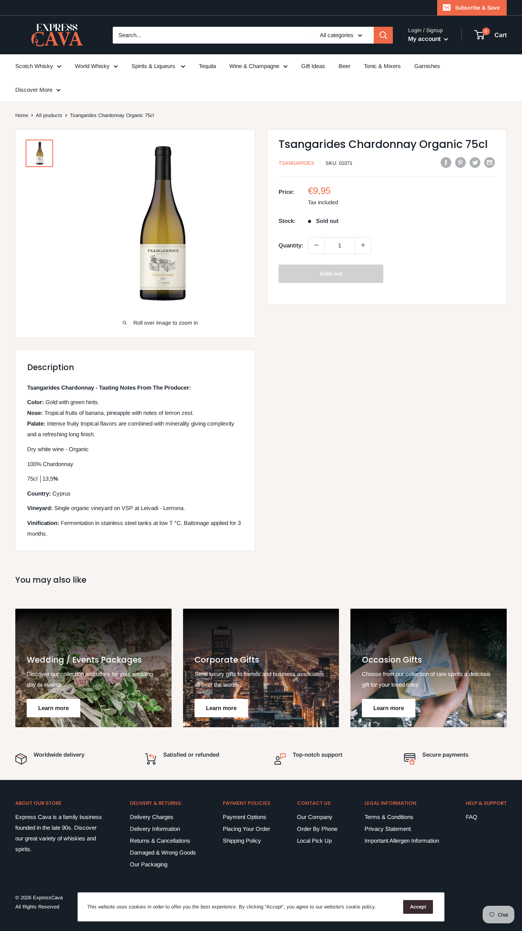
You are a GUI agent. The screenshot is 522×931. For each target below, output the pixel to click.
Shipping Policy (242, 840)
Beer (344, 66)
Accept (418, 907)
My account (425, 39)
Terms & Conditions (389, 817)
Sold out (331, 273)
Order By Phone (317, 828)
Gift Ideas (313, 66)
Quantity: (291, 245)
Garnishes (427, 66)
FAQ (471, 817)
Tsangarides (296, 163)
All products (49, 115)
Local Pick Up (314, 840)
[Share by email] (489, 162)
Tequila (207, 66)
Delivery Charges (151, 817)
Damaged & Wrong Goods (163, 852)
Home (21, 115)
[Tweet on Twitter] (475, 162)
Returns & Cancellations (160, 840)
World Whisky (92, 66)
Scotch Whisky (34, 66)
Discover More (33, 89)
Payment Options (244, 817)
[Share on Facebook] (446, 162)
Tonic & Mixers (382, 66)
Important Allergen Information (402, 840)
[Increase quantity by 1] (363, 245)
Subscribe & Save (477, 8)
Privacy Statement (388, 828)
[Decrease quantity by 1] (316, 245)
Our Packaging (148, 864)
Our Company (314, 817)
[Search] (383, 35)
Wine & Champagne (254, 66)
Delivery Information (155, 828)
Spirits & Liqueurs (154, 66)
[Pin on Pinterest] (460, 162)
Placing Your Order (246, 828)
